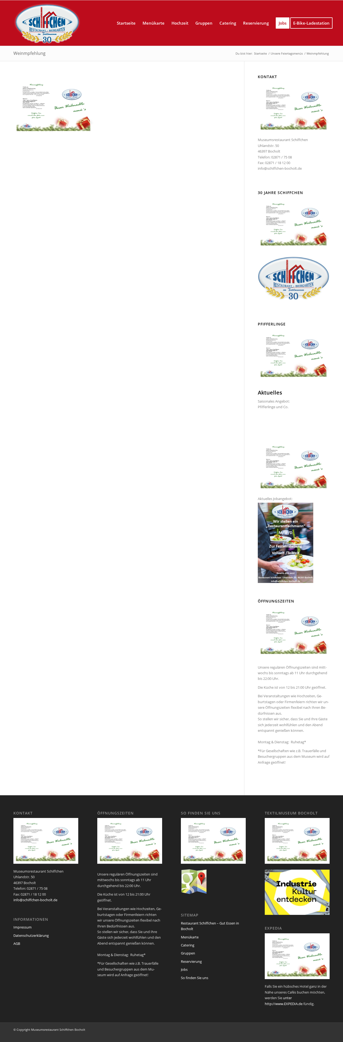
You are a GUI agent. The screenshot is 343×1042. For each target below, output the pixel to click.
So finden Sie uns (194, 977)
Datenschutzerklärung (31, 935)
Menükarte (190, 937)
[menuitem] (126, 23)
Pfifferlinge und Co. (273, 406)
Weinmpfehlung (29, 53)
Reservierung (191, 961)
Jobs (184, 969)
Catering (187, 945)
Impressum (22, 927)
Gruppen (188, 953)
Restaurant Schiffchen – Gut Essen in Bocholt (210, 926)
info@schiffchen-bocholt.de (280, 168)
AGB (16, 943)
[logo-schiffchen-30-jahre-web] (47, 23)
